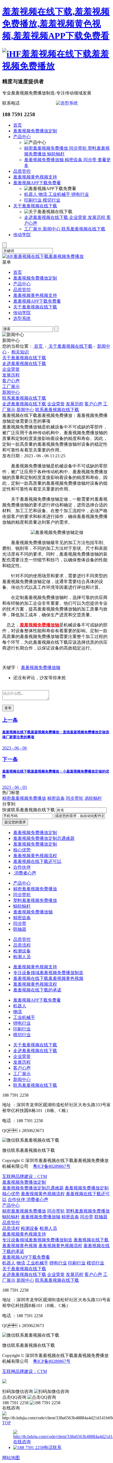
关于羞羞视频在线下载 (35, 206)
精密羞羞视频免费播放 (46, 148)
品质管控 (22, 171)
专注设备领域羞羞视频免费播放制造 (48, 972)
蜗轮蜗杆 (56, 154)
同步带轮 (78, 148)
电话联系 (52, 1447)
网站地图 (11, 1457)
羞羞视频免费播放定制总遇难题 (44, 838)
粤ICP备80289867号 (51, 1166)
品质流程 (22, 945)
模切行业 (51, 200)
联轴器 (19, 929)
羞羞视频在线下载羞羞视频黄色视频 (48, 978)
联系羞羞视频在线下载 (83, 229)
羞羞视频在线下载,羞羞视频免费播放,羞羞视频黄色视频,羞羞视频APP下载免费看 (56, 24)
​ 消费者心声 (24, 873)
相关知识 (20, 352)
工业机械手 (59, 194)
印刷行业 (33, 200)
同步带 (90, 159)
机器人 (31, 194)
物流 (43, 194)
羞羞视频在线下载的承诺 (37, 990)
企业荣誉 (78, 217)
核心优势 (22, 850)
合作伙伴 (22, 867)
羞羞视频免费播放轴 (44, 159)
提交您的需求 (15, 822)
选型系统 (22, 318)
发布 (8, 708)
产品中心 (22, 136)
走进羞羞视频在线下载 (46, 217)
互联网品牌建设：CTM (24, 1176)
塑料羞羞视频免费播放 (35, 900)
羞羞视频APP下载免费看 (37, 182)
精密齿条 (74, 159)
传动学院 (22, 234)
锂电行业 (80, 194)
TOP (6, 1422)
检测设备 (22, 951)
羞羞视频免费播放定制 (35, 131)
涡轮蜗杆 (93, 798)
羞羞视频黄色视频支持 (35, 177)
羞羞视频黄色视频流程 (35, 855)
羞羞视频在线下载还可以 (37, 861)
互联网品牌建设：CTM (24, 1371)
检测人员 (22, 956)
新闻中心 (52, 229)
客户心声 (11, 380)
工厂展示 (33, 229)
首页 (17, 125)
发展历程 (97, 217)
